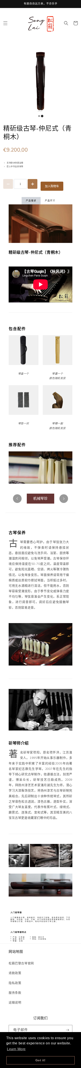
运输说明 (15, 1002)
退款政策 (15, 973)
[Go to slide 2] (39, 116)
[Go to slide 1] (42, 116)
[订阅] (67, 1030)
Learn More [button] (16, 1049)
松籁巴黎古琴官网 (21, 963)
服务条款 (15, 993)
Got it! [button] (40, 1060)
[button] (5, 23)
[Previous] (17, 498)
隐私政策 (15, 983)
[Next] (63, 498)
